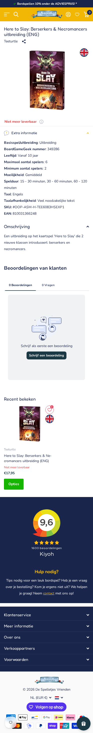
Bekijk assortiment (7, 14)
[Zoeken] (16, 14)
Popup (41, 121)
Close (46, 615)
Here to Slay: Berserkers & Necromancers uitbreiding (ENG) (28, 458)
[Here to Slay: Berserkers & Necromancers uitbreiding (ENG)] (29, 424)
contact (48, 593)
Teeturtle (11, 41)
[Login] (68, 14)
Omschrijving (17, 226)
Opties (13, 484)
